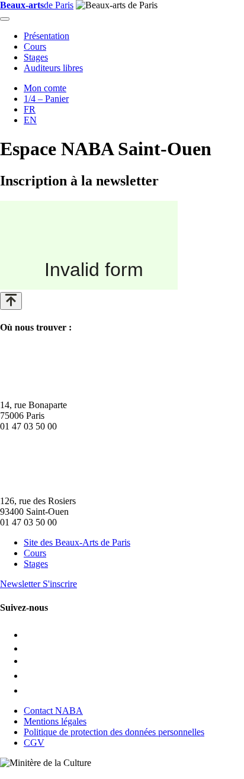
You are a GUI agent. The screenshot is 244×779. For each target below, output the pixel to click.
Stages (36, 57)
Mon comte (45, 88)
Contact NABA (53, 711)
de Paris (36, 5)
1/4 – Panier (46, 99)
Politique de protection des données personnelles (114, 732)
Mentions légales (55, 721)
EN (30, 120)
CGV (34, 743)
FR (30, 109)
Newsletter (38, 584)
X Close (15, 773)
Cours (35, 46)
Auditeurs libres (53, 68)
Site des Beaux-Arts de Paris (77, 542)
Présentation (46, 36)
